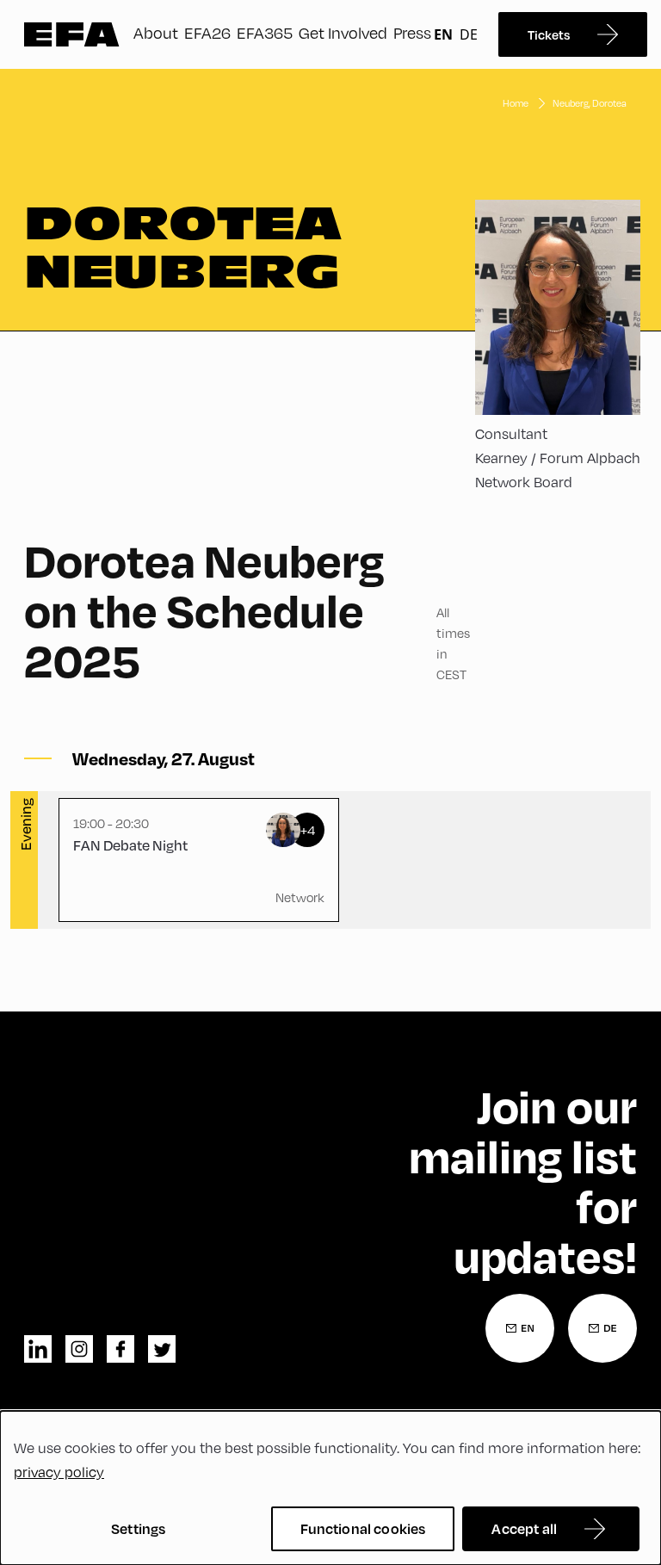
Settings (138, 1528)
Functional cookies (363, 1528)
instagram (79, 1349)
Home (515, 102)
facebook (120, 1349)
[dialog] (330, 1488)
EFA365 (265, 32)
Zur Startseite (72, 34)
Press (412, 32)
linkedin (38, 1349)
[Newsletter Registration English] (520, 1328)
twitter (162, 1349)
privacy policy (59, 1471)
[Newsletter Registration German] (602, 1328)
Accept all (524, 1528)
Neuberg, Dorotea (590, 102)
